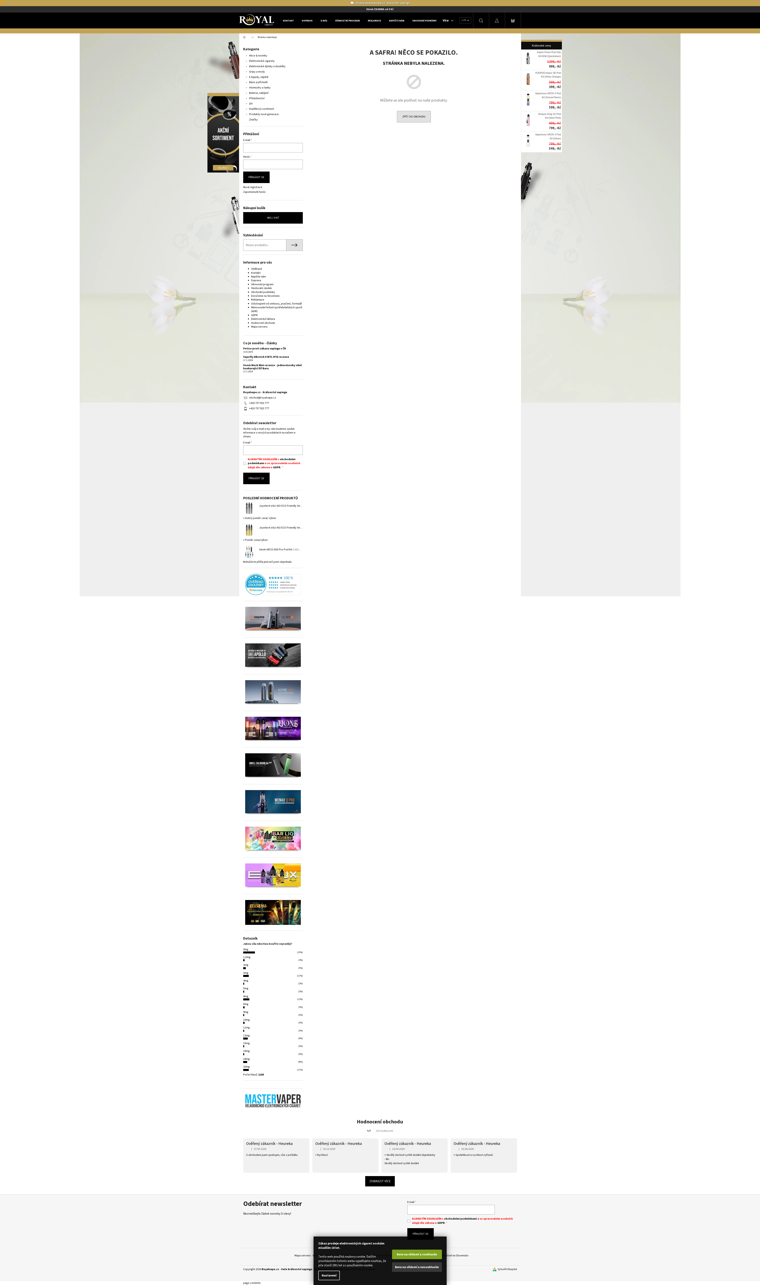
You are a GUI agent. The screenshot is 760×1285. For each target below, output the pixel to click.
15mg (246, 1043)
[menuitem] (288, 21)
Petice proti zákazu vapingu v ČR (264, 348)
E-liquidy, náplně (258, 77)
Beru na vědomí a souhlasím (417, 1254)
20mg (246, 1067)
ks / (273, 218)
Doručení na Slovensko (455, 1256)
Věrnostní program (262, 284)
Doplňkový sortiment (261, 109)
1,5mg (247, 957)
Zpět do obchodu (413, 117)
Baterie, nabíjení (258, 93)
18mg (246, 1059)
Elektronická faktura (263, 319)
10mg (246, 1020)
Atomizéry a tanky (260, 88)
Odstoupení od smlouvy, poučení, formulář (276, 304)
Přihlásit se (256, 177)
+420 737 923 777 (259, 403)
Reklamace (257, 300)
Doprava (256, 280)
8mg (245, 1004)
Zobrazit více (380, 1181)
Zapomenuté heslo (254, 192)
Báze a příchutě (258, 82)
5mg (245, 988)
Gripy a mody (257, 72)
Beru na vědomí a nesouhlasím (417, 1267)
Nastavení (329, 1275)
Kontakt (255, 273)
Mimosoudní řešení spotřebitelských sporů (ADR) (276, 309)
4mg (245, 981)
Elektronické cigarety (262, 61)
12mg (246, 1036)
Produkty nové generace (264, 114)
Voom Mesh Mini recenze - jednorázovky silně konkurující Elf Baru (272, 367)
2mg (245, 965)
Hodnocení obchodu (263, 323)
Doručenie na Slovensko (265, 296)
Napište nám (258, 277)
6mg (245, 996)
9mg (245, 1012)
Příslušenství (256, 98)
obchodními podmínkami (460, 1219)
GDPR (254, 315)
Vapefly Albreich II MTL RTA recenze (266, 357)
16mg (246, 1051)
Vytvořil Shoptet (507, 1269)
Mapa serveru (259, 327)
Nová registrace (252, 187)
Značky (253, 120)
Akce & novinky (258, 56)
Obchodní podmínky (263, 292)
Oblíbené (256, 269)
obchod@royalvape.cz (262, 398)
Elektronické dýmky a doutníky (267, 66)
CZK (464, 20)
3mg (245, 973)
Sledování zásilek (261, 288)
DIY (251, 104)
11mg (246, 1028)
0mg (245, 949)
